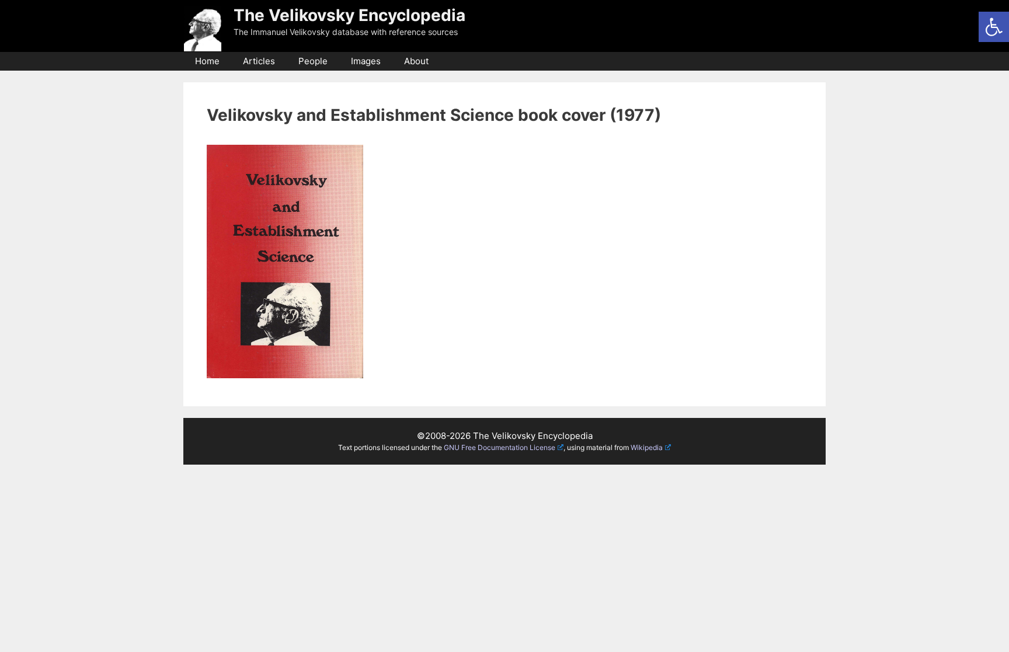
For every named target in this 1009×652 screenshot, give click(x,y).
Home (207, 61)
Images (366, 61)
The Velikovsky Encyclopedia (349, 15)
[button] (994, 27)
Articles (259, 61)
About (416, 61)
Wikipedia (647, 447)
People (313, 61)
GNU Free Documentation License (499, 447)
